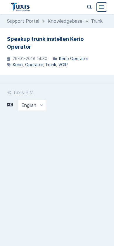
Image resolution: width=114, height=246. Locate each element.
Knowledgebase (65, 21)
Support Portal (23, 21)
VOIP (63, 64)
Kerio (18, 64)
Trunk (50, 64)
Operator (34, 64)
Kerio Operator (73, 58)
